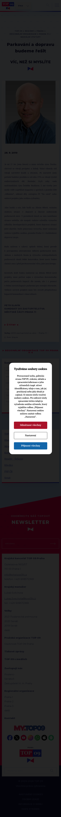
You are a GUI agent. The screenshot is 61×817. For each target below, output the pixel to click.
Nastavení (30, 435)
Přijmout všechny (30, 445)
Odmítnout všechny (30, 425)
